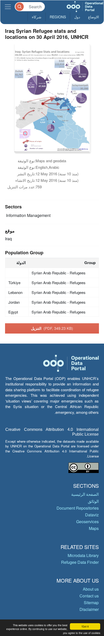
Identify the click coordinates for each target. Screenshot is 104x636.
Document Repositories (78, 508)
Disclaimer (89, 609)
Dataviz (92, 515)
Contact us (89, 596)
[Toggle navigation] (8, 6)
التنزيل (52, 328)
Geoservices (87, 521)
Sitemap (91, 602)
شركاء (36, 16)
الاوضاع (93, 16)
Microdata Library (83, 555)
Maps (94, 528)
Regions (58, 16)
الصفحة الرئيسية (85, 494)
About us (91, 589)
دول (77, 16)
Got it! (85, 626)
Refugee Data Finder (80, 562)
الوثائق (93, 501)
